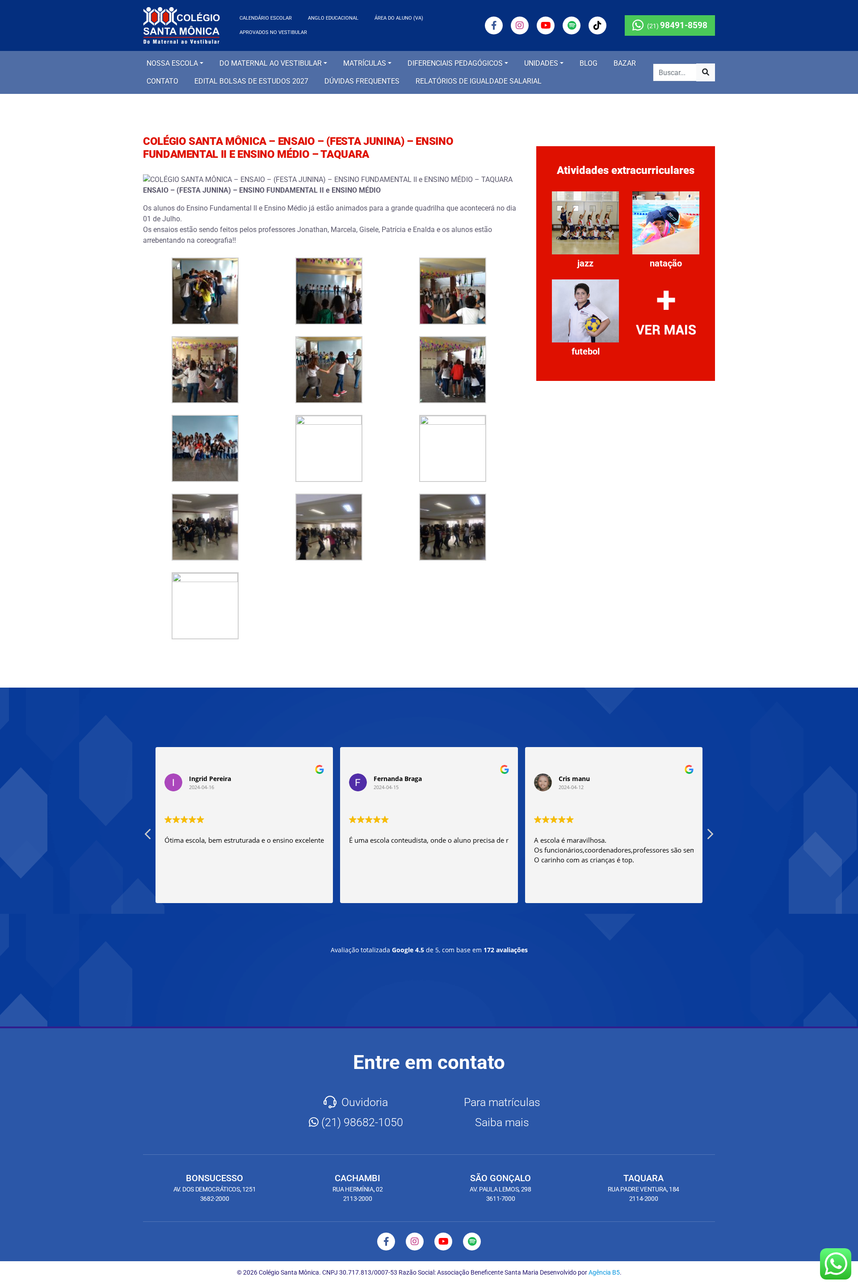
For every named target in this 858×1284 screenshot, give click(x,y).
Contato (162, 81)
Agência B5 (604, 1272)
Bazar (625, 63)
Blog (588, 63)
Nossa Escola (172, 63)
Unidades (541, 63)
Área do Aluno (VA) (398, 18)
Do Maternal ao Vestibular (270, 63)
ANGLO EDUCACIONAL (333, 18)
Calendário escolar (266, 18)
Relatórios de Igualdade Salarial (479, 81)
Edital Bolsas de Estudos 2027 (251, 81)
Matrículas (364, 63)
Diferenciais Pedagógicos (455, 63)
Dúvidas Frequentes (362, 81)
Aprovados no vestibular (273, 32)
